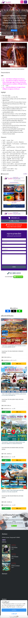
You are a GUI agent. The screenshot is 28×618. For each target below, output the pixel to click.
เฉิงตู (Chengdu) (14, 547)
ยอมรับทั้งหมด (14, 610)
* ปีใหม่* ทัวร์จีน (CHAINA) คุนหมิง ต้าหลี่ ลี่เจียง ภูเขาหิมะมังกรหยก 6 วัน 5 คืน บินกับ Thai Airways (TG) (14, 394)
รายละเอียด (19, 363)
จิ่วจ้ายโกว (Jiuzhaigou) (15, 565)
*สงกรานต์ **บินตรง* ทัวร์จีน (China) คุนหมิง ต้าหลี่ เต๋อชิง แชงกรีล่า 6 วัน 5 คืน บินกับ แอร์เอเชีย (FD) (13, 491)
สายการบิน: (14, 30)
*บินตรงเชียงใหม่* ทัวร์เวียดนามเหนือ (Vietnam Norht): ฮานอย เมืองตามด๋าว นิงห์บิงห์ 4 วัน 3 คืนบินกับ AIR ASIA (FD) (13, 442)
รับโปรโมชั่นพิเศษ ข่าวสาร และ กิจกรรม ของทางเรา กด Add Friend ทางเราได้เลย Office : (14, 521)
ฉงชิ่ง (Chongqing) (14, 556)
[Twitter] (3, 539)
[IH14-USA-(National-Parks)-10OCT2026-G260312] (14, 55)
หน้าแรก (3, 25)
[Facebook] (2, 539)
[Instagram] (5, 539)
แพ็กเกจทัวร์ (7, 25)
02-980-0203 (15, 273)
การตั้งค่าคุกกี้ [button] (14, 613)
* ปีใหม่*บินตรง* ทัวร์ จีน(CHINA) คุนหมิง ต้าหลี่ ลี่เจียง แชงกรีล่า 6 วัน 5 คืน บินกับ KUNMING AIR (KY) (14, 346)
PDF (6, 363)
